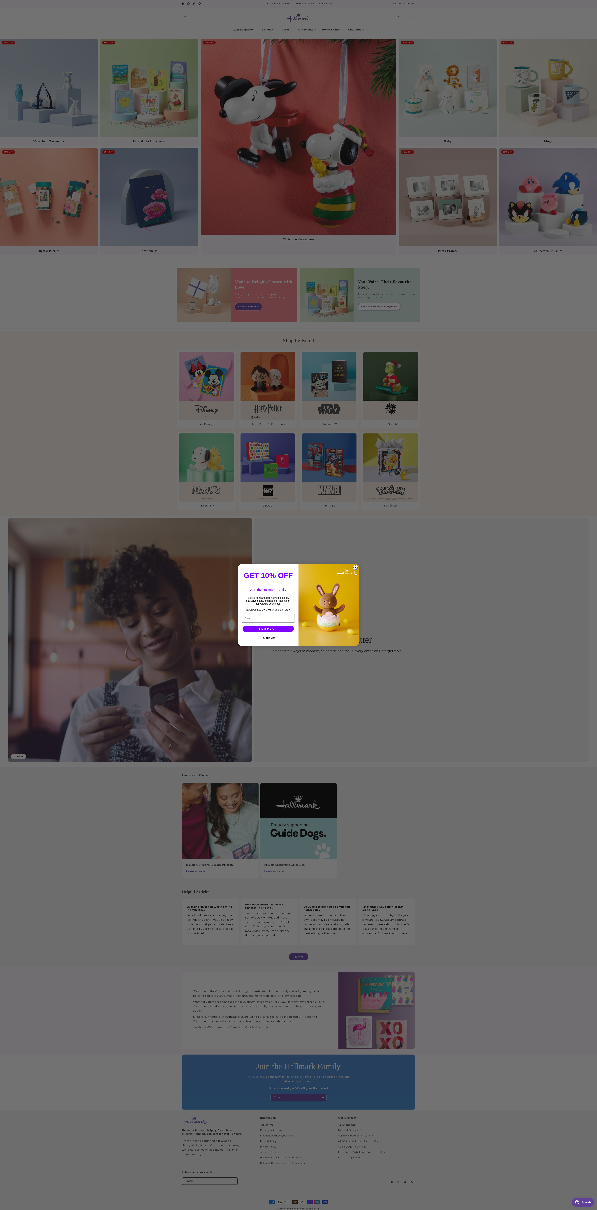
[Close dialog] (356, 568)
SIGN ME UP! (268, 628)
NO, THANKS (268, 638)
